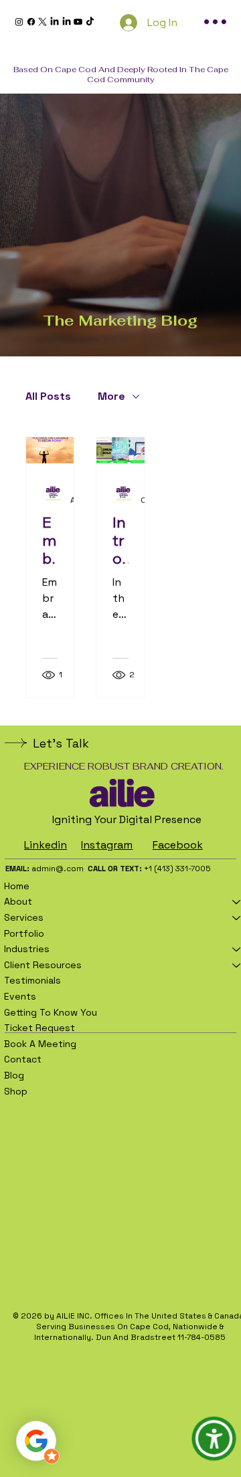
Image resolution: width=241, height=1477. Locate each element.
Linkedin (45, 845)
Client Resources (43, 965)
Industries (27, 949)
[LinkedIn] (55, 22)
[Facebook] (31, 22)
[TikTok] (90, 22)
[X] (42, 22)
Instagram (107, 845)
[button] (214, 1439)
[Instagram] (19, 22)
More (111, 396)
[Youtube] (78, 22)
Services (24, 917)
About (18, 901)
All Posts (48, 396)
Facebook (178, 845)
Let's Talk (61, 743)
